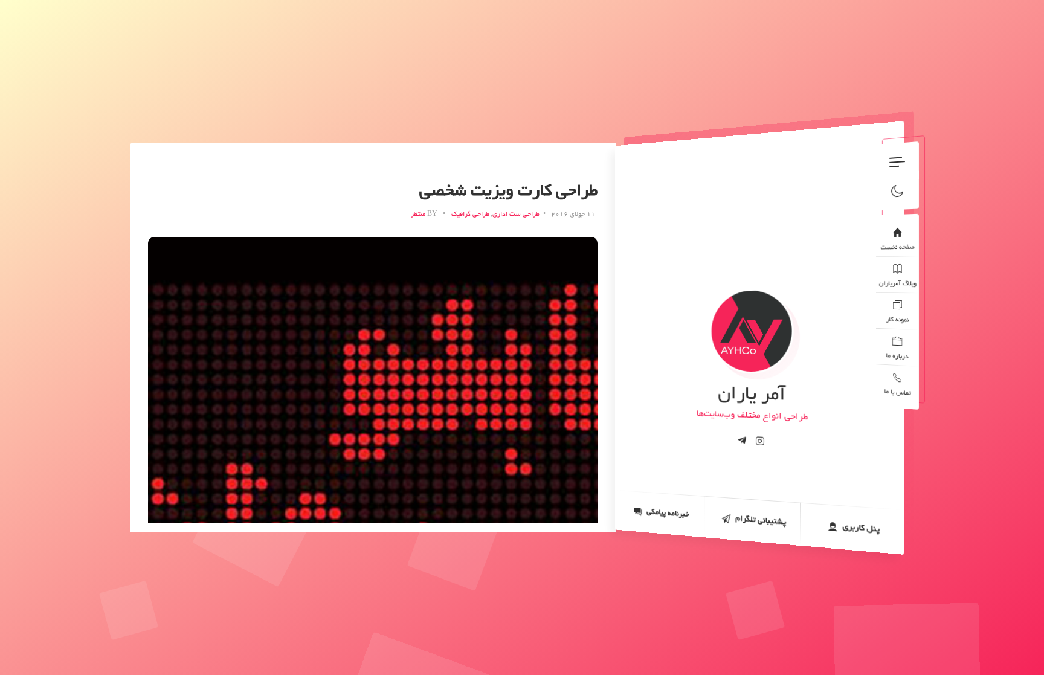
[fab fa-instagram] (760, 441)
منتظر (418, 214)
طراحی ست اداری (516, 214)
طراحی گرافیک (470, 214)
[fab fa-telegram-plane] (742, 440)
